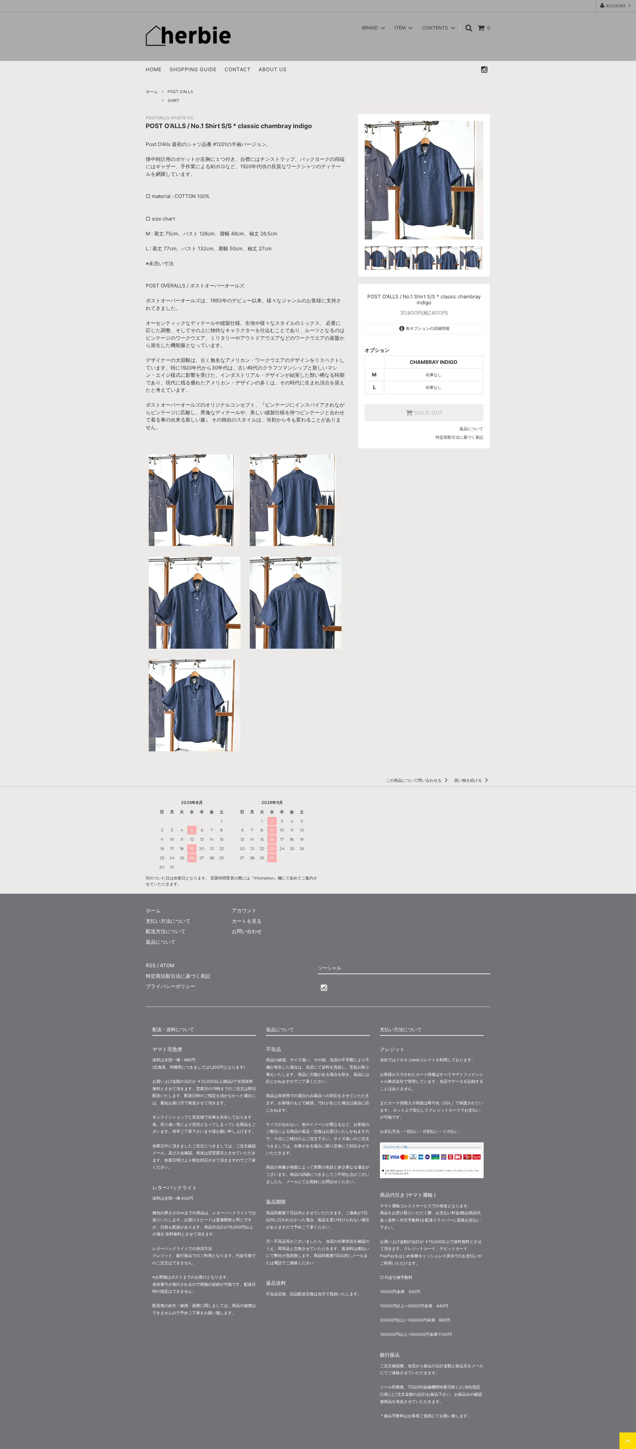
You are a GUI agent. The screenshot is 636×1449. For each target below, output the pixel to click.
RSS (151, 965)
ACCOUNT (616, 5)
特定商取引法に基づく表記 (459, 437)
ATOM (167, 965)
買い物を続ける (468, 780)
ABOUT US (273, 69)
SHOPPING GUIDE (193, 69)
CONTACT (238, 69)
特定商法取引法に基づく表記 (178, 976)
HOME (154, 69)
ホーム (152, 91)
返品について (471, 428)
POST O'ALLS (180, 91)
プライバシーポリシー (170, 986)
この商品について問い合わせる (414, 780)
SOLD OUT (428, 413)
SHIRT (174, 100)
